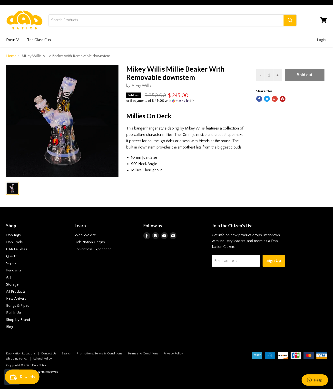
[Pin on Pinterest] (282, 99)
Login (321, 40)
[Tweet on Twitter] (267, 99)
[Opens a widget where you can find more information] (314, 380)
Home (11, 56)
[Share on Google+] (275, 99)
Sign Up (273, 260)
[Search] (290, 20)
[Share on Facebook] (259, 99)
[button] (184, 101)
